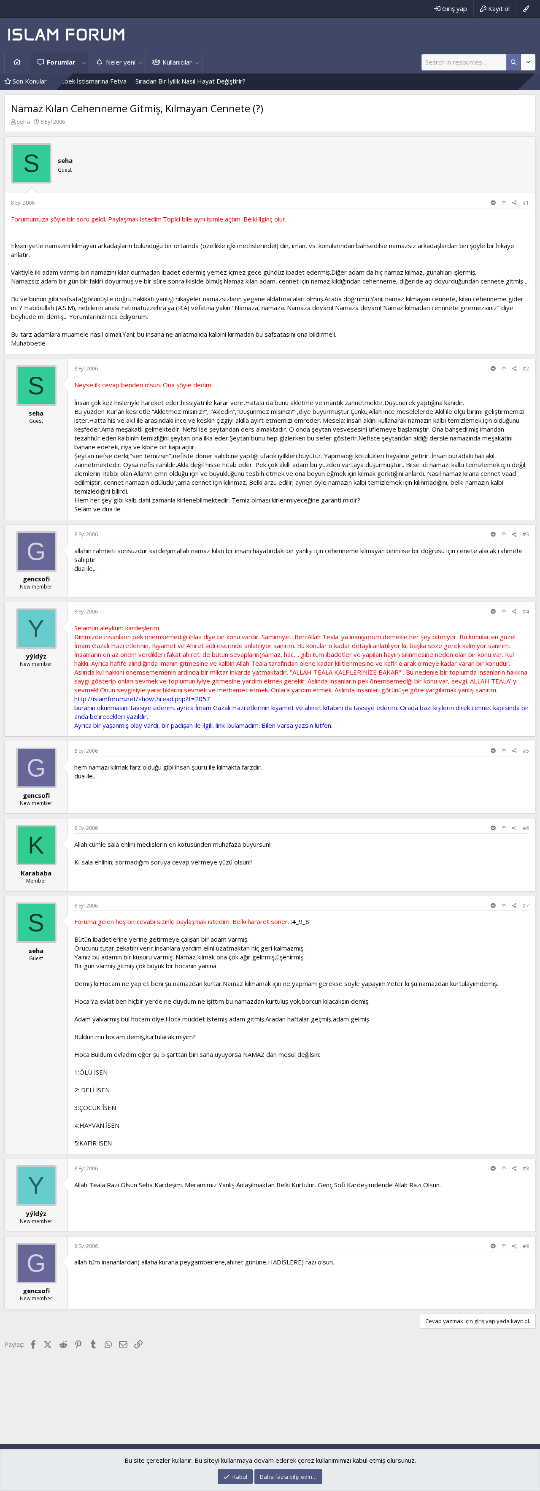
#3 (526, 534)
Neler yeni (120, 62)
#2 (526, 368)
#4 (526, 611)
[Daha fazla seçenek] (513, 62)
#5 (526, 750)
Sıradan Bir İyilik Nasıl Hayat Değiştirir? (157, 81)
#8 (526, 1168)
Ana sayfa (17, 62)
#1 (526, 202)
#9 (526, 1246)
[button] (84, 62)
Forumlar (61, 62)
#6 (526, 828)
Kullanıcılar (177, 62)
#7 (526, 905)
